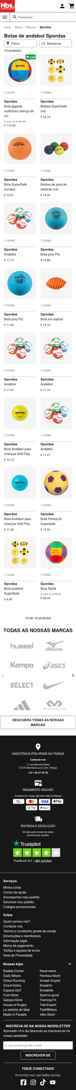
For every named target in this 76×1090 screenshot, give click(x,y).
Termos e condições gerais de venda (29, 931)
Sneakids (46, 990)
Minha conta (12, 887)
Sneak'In (46, 985)
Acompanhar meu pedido (21, 897)
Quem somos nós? (16, 921)
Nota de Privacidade (18, 955)
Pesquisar (25, 17)
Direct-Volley (12, 985)
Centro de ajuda (14, 892)
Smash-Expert (50, 980)
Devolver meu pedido (18, 902)
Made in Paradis (15, 1014)
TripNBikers (48, 1009)
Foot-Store (10, 995)
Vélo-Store (47, 1014)
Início (7, 27)
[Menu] (5, 17)
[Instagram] (33, 1083)
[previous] (3, 675)
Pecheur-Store (50, 975)
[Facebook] (23, 1083)
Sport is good (49, 995)
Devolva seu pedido (38, 835)
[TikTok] (43, 1083)
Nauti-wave (48, 970)
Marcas (31, 27)
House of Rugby (15, 1004)
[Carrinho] (72, 6)
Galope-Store (12, 1000)
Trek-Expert (48, 1004)
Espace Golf (12, 990)
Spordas (10, 101)
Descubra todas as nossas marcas (38, 722)
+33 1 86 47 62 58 (38, 772)
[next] (73, 675)
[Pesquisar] (14, 17)
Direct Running (14, 980)
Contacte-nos (38, 759)
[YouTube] (52, 1083)
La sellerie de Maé (16, 1009)
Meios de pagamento (18, 945)
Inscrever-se (38, 1055)
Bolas (18, 27)
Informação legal (15, 940)
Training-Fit (48, 1000)
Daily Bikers (12, 975)
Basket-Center (13, 970)
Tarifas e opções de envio (21, 950)
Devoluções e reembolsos (22, 935)
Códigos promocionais (19, 906)
